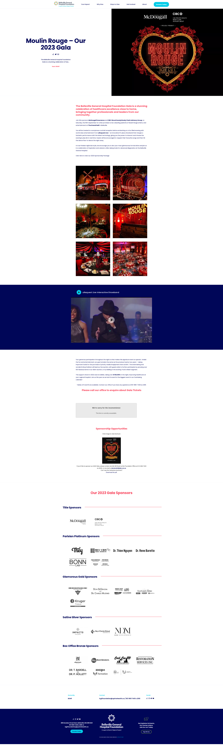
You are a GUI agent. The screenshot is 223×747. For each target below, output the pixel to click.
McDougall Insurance (96, 120)
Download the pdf (111, 472)
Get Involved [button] (131, 4)
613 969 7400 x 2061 (133, 698)
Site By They (120, 737)
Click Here (79, 156)
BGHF (70, 698)
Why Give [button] (100, 4)
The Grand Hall (93, 125)
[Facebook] (53, 55)
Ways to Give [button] (114, 4)
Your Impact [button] (85, 4)
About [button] (144, 4)
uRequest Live (103, 133)
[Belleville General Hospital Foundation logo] (64, 6)
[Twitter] (56, 55)
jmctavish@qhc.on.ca (119, 468)
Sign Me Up (146, 732)
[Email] (58, 55)
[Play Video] (79, 292)
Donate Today (161, 4)
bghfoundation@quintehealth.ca (111, 698)
